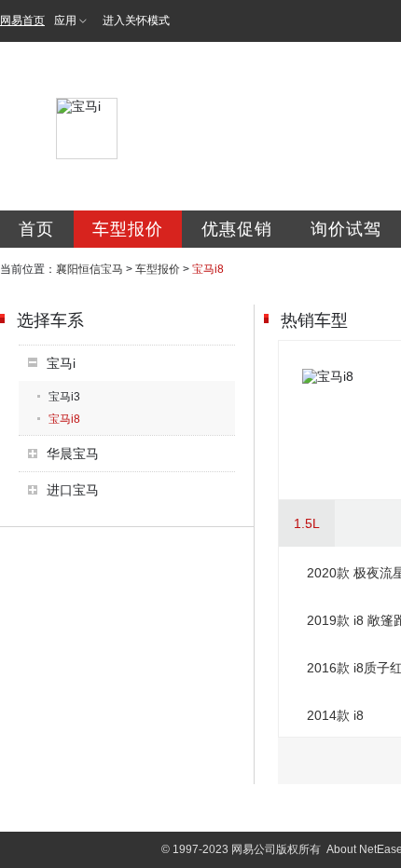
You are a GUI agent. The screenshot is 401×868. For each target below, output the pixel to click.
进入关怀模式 (136, 20)
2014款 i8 (335, 715)
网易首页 (22, 20)
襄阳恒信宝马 (89, 269)
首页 (36, 229)
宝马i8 (64, 419)
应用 (65, 20)
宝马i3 (64, 396)
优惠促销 (236, 229)
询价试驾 (346, 229)
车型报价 (127, 229)
